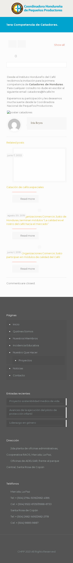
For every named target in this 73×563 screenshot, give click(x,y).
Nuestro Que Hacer (25, 352)
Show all (59, 44)
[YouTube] (36, 557)
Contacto (19, 375)
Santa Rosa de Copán (24, 510)
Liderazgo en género (22, 422)
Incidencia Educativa (26, 345)
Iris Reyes (37, 123)
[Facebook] (31, 557)
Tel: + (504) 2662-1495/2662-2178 (30, 516)
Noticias (18, 368)
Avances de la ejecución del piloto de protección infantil (33, 411)
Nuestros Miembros (25, 338)
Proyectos (25, 360)
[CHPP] (36, 8)
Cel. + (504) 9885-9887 (25, 522)
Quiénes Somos (23, 331)
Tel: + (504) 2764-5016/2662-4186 (30, 497)
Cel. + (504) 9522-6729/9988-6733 (31, 504)
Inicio (16, 324)
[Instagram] (42, 557)
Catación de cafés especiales (25, 187)
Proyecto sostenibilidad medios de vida (34, 401)
